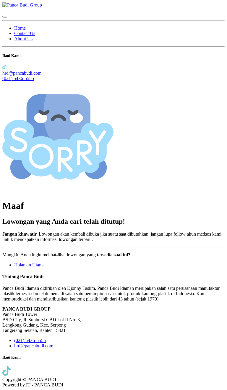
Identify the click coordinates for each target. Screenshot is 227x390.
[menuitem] (20, 28)
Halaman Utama (29, 264)
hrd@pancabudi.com (21, 73)
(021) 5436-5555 (18, 78)
